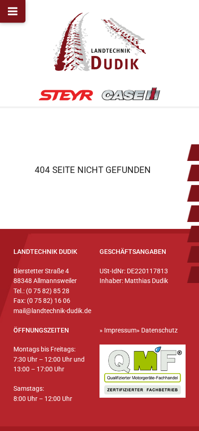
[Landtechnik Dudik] (99, 41)
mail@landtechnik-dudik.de (52, 311)
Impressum (120, 330)
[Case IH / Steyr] (99, 95)
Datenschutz (159, 330)
